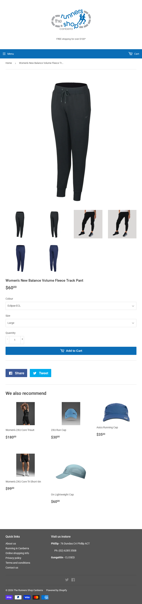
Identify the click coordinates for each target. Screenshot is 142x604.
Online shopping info (17, 553)
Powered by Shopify (56, 590)
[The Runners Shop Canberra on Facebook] (73, 580)
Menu (10, 53)
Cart (136, 53)
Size (8, 315)
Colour (9, 298)
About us (11, 543)
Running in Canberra (17, 548)
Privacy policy (13, 557)
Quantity (11, 332)
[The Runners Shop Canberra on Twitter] (67, 580)
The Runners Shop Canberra (28, 590)
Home (9, 63)
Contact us (12, 567)
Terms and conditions (18, 562)
